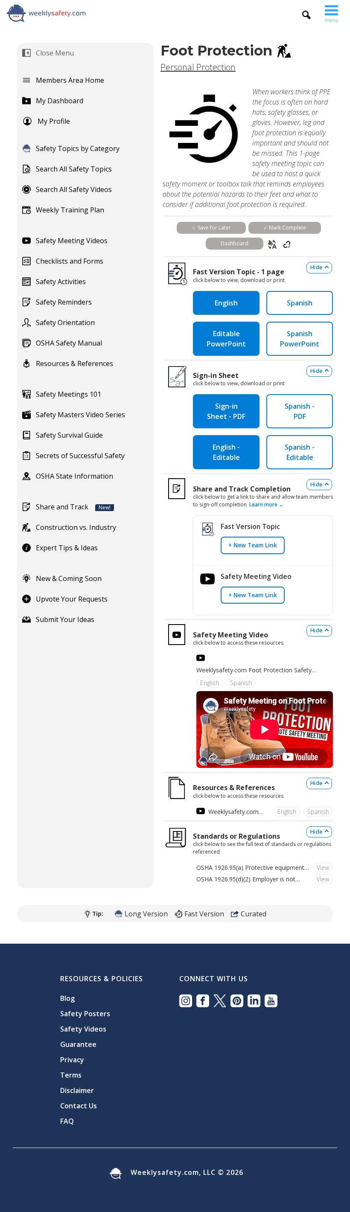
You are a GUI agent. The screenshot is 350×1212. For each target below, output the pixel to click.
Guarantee (78, 1044)
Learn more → (266, 504)
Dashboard (234, 243)
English (226, 303)
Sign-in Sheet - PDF (226, 411)
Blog (67, 998)
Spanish (299, 303)
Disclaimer (77, 1090)
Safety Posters (85, 1013)
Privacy (72, 1059)
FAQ (67, 1121)
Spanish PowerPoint (299, 339)
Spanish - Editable (300, 452)
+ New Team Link (252, 545)
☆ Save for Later (211, 227)
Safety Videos (83, 1029)
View (323, 867)
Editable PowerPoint (226, 339)
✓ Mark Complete (284, 227)
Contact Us (78, 1105)
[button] (332, 12)
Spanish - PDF (300, 411)
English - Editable (226, 452)
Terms (71, 1075)
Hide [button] (316, 267)
